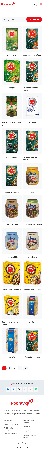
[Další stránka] (25, 368)
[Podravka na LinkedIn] (18, 443)
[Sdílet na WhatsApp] (36, 389)
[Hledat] (35, 4)
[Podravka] (8, 6)
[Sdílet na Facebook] (13, 389)
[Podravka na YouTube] (25, 443)
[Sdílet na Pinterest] (25, 389)
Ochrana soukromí (10, 434)
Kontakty (26, 426)
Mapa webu (8, 420)
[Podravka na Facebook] (22, 443)
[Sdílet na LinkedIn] (8, 389)
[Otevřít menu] (41, 4)
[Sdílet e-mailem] (30, 389)
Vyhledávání (34, 19)
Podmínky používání (11, 424)
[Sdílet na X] (19, 389)
